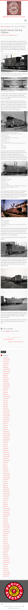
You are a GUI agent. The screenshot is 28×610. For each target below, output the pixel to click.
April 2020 (5, 406)
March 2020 (5, 408)
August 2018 (6, 440)
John (16, 35)
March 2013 (5, 543)
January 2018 (6, 452)
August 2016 (6, 479)
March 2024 (5, 367)
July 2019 (5, 423)
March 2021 (5, 394)
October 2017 (6, 458)
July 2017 (5, 464)
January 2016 (6, 491)
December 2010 (6, 572)
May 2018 (5, 446)
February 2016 (6, 489)
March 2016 (5, 487)
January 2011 (6, 570)
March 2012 (5, 554)
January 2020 (6, 412)
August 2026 (6, 357)
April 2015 (5, 504)
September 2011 (6, 562)
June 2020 (5, 402)
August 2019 (6, 421)
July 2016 (5, 481)
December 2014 (6, 508)
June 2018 (5, 444)
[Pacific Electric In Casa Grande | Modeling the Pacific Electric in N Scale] (14, 8)
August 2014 (6, 516)
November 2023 (6, 371)
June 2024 (5, 365)
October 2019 (6, 417)
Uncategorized (7, 26)
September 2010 (6, 574)
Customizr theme (17, 608)
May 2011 (5, 566)
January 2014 (6, 523)
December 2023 (6, 369)
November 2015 (6, 495)
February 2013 (6, 545)
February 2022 (6, 383)
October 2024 (6, 361)
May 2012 (5, 552)
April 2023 (5, 377)
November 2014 (6, 510)
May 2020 (5, 404)
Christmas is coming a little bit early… (17, 341)
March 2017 (5, 469)
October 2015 (6, 496)
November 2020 (6, 396)
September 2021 (6, 386)
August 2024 (6, 363)
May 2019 (5, 427)
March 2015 (5, 506)
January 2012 (6, 556)
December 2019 (6, 413)
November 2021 (6, 384)
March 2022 (5, 381)
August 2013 (6, 533)
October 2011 (6, 560)
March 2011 (5, 568)
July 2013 (5, 535)
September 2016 (6, 477)
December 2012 (6, 547)
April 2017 (5, 467)
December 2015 (6, 493)
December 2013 (6, 525)
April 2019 (5, 429)
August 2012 (6, 550)
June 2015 (5, 500)
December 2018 (6, 433)
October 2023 (6, 373)
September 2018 (6, 439)
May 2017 (5, 466)
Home (2, 26)
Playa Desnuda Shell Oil (8, 339)
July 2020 (5, 400)
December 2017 (6, 454)
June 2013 (5, 537)
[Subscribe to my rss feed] (2, 604)
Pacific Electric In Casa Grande (12, 606)
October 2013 (6, 529)
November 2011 (6, 558)
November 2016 (6, 475)
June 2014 (5, 520)
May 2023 (5, 375)
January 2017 (6, 471)
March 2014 (5, 522)
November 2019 (6, 415)
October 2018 (6, 437)
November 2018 (6, 435)
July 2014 (5, 518)
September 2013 (6, 531)
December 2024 (6, 359)
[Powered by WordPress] (23, 606)
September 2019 (6, 419)
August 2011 (6, 564)
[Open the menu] (25, 20)
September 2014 (6, 514)
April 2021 (5, 392)
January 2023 (6, 379)
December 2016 (6, 473)
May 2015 (5, 502)
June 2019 (5, 425)
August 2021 (6, 388)
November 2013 (6, 527)
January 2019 (6, 431)
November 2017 (6, 456)
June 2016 (5, 483)
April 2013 (5, 541)
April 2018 (5, 448)
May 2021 (5, 390)
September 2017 (6, 460)
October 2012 (6, 549)
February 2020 (6, 410)
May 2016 (5, 485)
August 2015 (6, 498)
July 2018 (5, 442)
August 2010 (6, 576)
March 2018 (5, 450)
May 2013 (5, 539)
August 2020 (6, 398)
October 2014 (6, 512)
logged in (8, 331)
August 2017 (6, 462)
